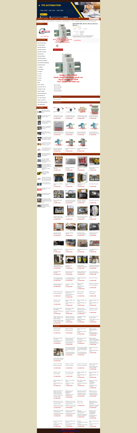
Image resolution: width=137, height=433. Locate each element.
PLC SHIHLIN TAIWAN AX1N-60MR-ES (82, 408)
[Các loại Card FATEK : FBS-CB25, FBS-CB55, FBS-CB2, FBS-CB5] (94, 276)
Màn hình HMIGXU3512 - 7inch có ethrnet (58, 315)
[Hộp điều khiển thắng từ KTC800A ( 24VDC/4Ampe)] (71, 341)
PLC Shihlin (39, 71)
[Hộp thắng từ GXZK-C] (71, 210)
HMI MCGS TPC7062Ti (93, 334)
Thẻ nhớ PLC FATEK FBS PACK (82, 168)
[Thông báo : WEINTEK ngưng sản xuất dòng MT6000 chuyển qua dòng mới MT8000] (39, 162)
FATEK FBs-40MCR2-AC (58, 320)
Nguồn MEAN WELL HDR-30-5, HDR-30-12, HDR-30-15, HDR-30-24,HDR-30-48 (70, 116)
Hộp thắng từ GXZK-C (70, 216)
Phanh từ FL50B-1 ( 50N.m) (93, 217)
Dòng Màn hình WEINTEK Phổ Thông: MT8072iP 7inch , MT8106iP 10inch (46, 122)
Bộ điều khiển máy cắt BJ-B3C (70, 250)
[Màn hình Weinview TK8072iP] (71, 227)
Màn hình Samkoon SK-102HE (82, 299)
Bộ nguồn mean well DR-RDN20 (82, 149)
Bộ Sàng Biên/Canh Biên (42, 102)
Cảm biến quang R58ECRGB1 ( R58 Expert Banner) (82, 266)
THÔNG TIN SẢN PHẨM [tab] (58, 49)
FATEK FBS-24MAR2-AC (93, 304)
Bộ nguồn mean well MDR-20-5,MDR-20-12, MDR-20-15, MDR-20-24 (94, 133)
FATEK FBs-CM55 (57, 397)
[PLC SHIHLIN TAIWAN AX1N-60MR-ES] (82, 405)
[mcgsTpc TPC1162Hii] (94, 292)
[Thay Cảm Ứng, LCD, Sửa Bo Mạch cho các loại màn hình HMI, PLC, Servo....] (39, 146)
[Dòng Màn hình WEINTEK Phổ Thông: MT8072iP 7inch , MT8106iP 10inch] (39, 124)
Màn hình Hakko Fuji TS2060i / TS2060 (70, 282)
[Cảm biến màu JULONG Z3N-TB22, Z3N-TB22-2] (82, 415)
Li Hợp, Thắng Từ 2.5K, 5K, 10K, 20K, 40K (94, 344)
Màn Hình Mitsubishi (41, 58)
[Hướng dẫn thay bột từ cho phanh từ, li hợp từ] (39, 119)
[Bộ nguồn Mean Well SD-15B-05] (82, 243)
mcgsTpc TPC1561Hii (58, 389)
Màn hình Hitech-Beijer (42, 60)
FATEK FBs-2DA (80, 320)
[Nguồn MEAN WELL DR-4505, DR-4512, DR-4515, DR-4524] (94, 110)
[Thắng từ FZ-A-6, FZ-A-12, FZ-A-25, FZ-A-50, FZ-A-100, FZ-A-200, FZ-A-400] (71, 426)
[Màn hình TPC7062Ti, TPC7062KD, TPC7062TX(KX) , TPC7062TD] (94, 406)
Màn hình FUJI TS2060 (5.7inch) (70, 408)
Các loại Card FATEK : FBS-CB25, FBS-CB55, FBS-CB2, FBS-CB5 (94, 283)
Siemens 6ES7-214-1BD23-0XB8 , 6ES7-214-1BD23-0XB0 (94, 430)
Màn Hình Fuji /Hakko (41, 51)
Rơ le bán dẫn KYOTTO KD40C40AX (93, 250)
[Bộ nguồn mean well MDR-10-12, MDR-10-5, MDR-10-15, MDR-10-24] (59, 142)
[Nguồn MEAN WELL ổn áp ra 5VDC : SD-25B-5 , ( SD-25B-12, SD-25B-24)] (59, 342)
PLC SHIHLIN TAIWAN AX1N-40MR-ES (59, 336)
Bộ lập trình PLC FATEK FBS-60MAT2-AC (94, 168)
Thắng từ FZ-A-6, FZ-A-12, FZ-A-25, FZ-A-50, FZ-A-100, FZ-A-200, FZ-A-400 (71, 430)
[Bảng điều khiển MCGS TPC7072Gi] (59, 161)
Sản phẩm (51, 18)
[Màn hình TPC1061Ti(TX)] (94, 194)
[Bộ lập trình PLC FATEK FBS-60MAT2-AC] (94, 161)
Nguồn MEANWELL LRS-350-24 (81, 327)
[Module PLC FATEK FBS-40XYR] (59, 178)
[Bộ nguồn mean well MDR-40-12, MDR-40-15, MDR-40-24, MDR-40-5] (82, 126)
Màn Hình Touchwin (41, 49)
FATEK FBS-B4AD (57, 354)
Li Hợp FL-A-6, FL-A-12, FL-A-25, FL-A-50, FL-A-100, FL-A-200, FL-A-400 (59, 430)
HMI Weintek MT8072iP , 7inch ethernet (93, 233)
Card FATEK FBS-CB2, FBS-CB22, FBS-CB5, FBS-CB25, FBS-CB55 (71, 201)
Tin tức (56, 18)
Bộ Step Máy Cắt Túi (41, 86)
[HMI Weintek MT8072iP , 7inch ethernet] (94, 227)
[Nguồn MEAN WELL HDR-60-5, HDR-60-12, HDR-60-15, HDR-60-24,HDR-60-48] (59, 110)
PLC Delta (39, 75)
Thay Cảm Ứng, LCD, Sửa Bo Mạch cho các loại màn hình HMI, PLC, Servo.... (46, 143)
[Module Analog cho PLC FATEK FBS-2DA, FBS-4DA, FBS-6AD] (39, 135)
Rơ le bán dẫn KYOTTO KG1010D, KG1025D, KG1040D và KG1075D (70, 367)
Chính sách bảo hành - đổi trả (66, 18)
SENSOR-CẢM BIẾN (41, 91)
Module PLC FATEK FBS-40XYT (70, 184)
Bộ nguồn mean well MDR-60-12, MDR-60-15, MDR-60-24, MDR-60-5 (70, 133)
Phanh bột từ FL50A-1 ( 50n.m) (82, 356)
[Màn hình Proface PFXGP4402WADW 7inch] (82, 227)
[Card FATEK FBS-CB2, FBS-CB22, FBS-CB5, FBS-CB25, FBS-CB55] (71, 194)
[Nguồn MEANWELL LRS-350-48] (82, 397)
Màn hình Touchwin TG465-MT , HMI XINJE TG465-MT (81, 201)
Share (75, 28)
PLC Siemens (39, 67)
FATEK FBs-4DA (92, 320)
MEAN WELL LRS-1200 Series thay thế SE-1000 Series (46, 111)
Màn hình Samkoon (41, 47)
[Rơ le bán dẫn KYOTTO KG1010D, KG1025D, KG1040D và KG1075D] (71, 363)
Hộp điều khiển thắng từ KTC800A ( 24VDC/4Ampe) (70, 344)
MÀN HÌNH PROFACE (41, 45)
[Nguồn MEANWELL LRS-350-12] (59, 405)
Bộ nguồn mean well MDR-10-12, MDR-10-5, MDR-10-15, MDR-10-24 (58, 149)
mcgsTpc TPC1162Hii (93, 298)
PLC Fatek (39, 78)
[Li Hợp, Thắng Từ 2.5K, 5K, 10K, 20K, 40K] (94, 341)
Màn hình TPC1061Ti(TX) (94, 200)
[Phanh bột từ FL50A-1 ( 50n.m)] (82, 353)
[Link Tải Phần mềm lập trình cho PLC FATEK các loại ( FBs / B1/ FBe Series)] (39, 151)
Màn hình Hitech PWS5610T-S (80, 305)
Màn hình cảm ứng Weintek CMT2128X (57, 233)
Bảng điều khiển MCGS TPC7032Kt (70, 168)
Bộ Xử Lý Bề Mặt (40, 84)
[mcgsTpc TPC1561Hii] (59, 388)
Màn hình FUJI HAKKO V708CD (70, 315)
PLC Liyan (39, 73)
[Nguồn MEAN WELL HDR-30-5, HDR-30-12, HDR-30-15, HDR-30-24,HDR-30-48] (71, 110)
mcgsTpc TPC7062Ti (69, 389)
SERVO (38, 82)
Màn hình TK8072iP (69, 354)
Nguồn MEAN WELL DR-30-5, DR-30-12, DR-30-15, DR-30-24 (59, 133)
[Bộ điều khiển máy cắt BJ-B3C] (71, 243)
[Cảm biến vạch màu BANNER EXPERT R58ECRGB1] (71, 416)
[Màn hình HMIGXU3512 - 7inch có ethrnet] (59, 308)
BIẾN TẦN (39, 80)
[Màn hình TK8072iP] (71, 353)
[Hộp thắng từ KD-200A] (94, 178)
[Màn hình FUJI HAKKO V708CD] (71, 308)
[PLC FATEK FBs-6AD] (71, 396)
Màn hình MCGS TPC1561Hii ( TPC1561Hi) (81, 336)
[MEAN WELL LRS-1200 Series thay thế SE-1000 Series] (39, 113)
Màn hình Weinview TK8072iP (69, 233)
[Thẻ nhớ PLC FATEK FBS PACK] (82, 161)
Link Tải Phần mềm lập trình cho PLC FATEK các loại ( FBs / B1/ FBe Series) (46, 149)
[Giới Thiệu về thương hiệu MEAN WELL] (39, 191)
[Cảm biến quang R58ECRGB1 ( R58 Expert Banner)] (82, 259)
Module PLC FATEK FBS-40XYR (58, 184)
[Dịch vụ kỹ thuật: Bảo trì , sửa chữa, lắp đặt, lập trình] (39, 186)
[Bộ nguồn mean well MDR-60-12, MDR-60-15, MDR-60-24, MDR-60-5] (71, 126)
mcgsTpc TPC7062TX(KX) (82, 389)
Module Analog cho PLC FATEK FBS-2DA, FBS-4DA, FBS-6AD (46, 132)
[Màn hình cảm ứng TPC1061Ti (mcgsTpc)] (94, 415)
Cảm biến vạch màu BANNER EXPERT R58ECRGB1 (69, 419)
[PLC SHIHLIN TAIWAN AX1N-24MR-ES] (71, 333)
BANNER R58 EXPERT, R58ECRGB (81, 344)
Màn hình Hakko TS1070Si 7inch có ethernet (82, 217)
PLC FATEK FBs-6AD (69, 397)
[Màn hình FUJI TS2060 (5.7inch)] (71, 405)
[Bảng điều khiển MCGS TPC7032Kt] (71, 161)
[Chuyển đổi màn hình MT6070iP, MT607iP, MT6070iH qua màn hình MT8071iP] (39, 207)
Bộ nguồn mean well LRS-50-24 (58, 201)
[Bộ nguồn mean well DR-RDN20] (82, 142)
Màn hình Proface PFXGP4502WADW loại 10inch (93, 357)
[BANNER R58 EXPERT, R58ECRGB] (82, 341)
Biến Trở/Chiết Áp (41, 95)
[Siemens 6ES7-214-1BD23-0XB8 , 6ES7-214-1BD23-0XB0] (94, 426)
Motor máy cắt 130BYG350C (69, 266)
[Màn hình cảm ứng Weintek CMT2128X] (59, 227)
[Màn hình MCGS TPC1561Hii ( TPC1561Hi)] (82, 333)
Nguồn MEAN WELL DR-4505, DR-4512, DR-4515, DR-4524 (93, 116)
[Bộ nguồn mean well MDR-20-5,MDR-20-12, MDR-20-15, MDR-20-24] (94, 126)
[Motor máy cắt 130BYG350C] (71, 259)
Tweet (80, 28)
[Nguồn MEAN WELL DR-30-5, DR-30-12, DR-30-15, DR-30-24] (59, 126)
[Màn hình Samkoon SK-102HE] (82, 292)
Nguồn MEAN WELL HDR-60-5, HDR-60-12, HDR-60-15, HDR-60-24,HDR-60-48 (58, 116)
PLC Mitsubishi (40, 69)
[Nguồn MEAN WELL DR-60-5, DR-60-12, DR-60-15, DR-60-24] (82, 110)
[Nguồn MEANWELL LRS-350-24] (94, 397)
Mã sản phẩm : (76, 31)
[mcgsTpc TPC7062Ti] (71, 388)
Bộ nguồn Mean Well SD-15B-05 (82, 250)
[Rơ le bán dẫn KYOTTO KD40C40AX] (94, 243)
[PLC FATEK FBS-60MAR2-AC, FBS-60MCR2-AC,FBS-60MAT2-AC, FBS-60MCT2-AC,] (59, 292)
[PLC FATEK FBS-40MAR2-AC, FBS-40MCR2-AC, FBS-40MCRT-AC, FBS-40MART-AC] (71, 292)
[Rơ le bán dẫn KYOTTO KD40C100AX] (82, 363)
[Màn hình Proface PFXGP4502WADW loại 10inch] (94, 354)
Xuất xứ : (77, 32)
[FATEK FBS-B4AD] (59, 353)
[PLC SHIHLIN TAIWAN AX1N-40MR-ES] (59, 333)
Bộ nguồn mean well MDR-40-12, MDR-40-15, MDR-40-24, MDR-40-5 (81, 133)
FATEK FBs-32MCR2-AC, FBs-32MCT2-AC (70, 321)
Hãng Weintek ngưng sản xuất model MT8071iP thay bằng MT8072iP (46, 154)
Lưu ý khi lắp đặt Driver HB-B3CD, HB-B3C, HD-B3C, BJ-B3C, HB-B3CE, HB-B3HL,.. (47, 138)
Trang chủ (40, 18)
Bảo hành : (77, 34)
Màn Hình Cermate (41, 56)
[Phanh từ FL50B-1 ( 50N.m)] (94, 210)
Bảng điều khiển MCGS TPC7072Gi (58, 168)
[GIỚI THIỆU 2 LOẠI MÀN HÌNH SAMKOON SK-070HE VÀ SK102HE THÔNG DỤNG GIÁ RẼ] (39, 202)
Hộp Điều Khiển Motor (42, 93)
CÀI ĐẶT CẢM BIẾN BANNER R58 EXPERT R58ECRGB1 (46, 172)
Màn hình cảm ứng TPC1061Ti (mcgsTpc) (93, 418)
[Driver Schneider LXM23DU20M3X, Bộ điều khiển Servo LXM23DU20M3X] (59, 259)
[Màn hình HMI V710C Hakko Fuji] (82, 178)
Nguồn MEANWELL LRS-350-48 (70, 327)
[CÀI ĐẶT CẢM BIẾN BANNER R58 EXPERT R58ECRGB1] (39, 175)
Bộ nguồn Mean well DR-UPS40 (71, 149)
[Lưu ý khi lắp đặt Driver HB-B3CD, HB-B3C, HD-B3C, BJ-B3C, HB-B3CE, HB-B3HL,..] (39, 140)
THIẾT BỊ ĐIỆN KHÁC (41, 104)
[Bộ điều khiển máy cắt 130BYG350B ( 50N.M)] (82, 276)
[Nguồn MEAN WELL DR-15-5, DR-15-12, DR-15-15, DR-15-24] (62, 33)
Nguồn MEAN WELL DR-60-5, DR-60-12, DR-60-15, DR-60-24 (82, 116)
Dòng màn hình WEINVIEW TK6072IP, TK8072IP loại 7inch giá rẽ (46, 127)
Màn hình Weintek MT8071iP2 (57, 282)
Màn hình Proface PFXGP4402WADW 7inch (81, 233)
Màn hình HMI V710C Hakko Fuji (81, 184)
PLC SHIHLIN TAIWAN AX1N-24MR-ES (70, 336)
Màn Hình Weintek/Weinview (43, 62)
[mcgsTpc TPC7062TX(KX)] (82, 388)
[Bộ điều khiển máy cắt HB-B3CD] (59, 243)
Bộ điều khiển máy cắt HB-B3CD (58, 250)
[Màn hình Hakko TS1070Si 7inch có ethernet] (82, 210)
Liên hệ (75, 18)
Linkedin (85, 28)
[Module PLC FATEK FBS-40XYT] (71, 178)
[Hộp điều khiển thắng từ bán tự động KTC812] (59, 210)
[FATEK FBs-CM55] (59, 396)
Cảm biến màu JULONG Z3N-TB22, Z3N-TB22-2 (81, 418)
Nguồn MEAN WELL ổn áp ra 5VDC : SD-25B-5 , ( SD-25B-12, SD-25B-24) (58, 345)
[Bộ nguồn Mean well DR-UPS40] (71, 142)
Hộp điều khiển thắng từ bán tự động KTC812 (58, 217)
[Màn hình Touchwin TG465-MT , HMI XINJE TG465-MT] (82, 194)
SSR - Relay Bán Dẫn (41, 97)
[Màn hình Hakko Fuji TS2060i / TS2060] (71, 276)
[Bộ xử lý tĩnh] (82, 425)
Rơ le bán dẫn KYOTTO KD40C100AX (81, 366)
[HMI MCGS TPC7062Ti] (94, 332)
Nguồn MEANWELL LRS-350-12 (93, 327)
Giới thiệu (46, 18)
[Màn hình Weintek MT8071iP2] (59, 276)
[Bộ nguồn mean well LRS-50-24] (59, 194)
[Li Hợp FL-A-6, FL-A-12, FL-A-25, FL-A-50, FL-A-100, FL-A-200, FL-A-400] (59, 426)
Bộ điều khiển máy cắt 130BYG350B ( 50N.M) (81, 282)
